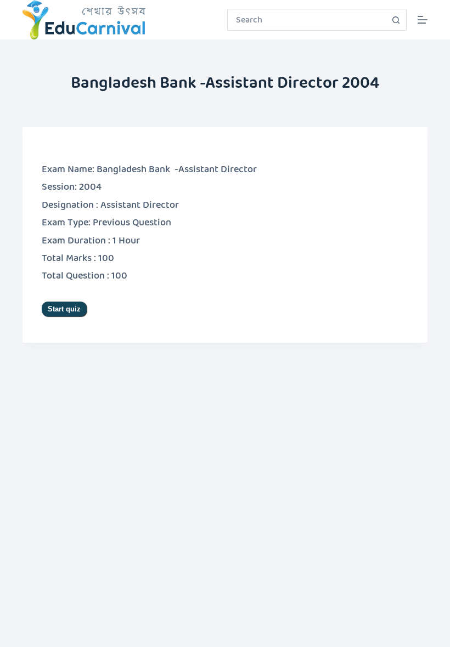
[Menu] (423, 20)
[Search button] (395, 19)
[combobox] (306, 20)
